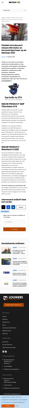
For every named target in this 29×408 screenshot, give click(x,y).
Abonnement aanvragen (9, 347)
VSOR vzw (5, 333)
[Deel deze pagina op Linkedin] (13, 207)
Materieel (4, 319)
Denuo (4, 325)
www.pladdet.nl (6, 80)
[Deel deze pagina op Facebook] (8, 207)
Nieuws (3, 57)
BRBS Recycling (6, 330)
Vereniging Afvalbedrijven (9, 328)
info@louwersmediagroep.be (12, 388)
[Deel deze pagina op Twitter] (3, 207)
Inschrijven (14, 229)
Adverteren (5, 341)
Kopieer (21, 207)
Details (17, 405)
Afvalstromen (6, 322)
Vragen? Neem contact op (13, 304)
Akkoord (8, 406)
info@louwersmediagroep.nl (11, 369)
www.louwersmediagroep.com (12, 394)
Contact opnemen (7, 344)
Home (3, 17)
